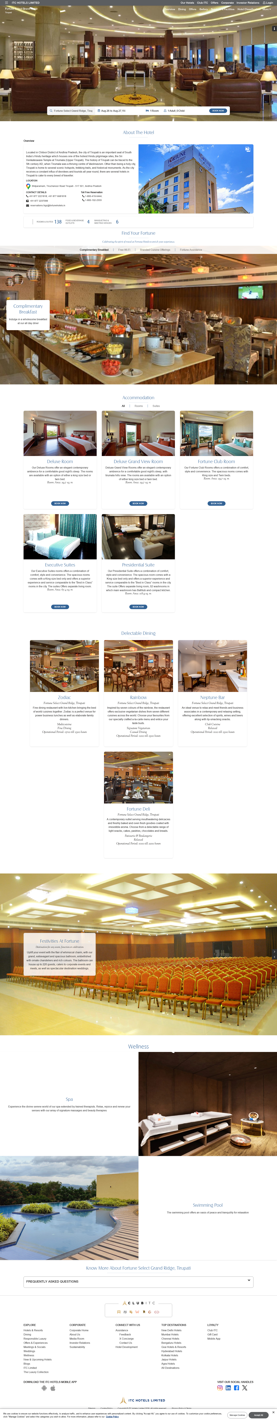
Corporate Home (79, 1330)
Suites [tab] (156, 405)
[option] (138, 63)
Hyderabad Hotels (171, 1351)
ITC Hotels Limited (25, 2)
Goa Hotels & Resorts (173, 1347)
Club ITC (202, 2)
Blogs (27, 1363)
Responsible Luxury (35, 1338)
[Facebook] (236, 1387)
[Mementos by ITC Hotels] (125, 1312)
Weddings (29, 1351)
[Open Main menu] (6, 2)
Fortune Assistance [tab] (191, 249)
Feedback (125, 1334)
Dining (182, 9)
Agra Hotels (168, 1363)
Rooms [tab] (139, 405)
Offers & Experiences (36, 1343)
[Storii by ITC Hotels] (144, 1312)
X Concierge (126, 1338)
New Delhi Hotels (171, 1330)
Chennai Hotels (170, 1338)
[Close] (273, 1412)
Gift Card (212, 1334)
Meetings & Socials (35, 1347)
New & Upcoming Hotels (38, 1359)
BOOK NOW (218, 110)
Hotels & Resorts (33, 1330)
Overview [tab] (29, 140)
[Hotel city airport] (71, 111)
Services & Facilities (222, 9)
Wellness (29, 1355)
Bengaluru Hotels (171, 1343)
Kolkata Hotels (169, 1355)
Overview (169, 9)
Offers (214, 2)
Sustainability (77, 1347)
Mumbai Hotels (170, 1334)
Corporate (227, 2)
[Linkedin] (228, 1387)
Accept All (258, 1415)
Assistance (122, 1330)
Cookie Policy (112, 1416)
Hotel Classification (249, 9)
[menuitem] (6, 2)
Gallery (203, 9)
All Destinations (170, 1368)
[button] (274, 957)
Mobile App (213, 1338)
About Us (75, 1334)
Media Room (77, 1338)
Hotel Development (127, 1347)
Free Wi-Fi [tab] (124, 249)
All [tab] (123, 405)
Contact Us (125, 1343)
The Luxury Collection (36, 1372)
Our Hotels (187, 2)
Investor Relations (248, 2)
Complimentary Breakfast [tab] (94, 249)
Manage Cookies (237, 1415)
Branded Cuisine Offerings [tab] (155, 249)
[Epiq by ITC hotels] (131, 1312)
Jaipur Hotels (168, 1359)
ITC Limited (30, 1368)
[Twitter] (244, 1387)
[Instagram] (219, 1387)
